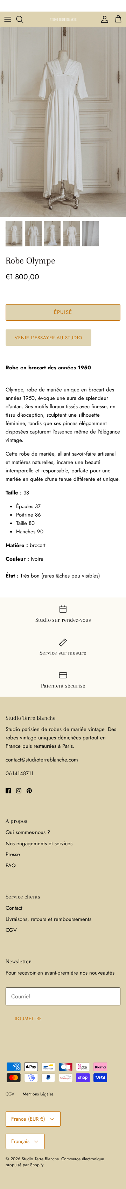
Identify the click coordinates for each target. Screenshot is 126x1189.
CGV (11, 930)
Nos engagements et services (39, 843)
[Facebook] (8, 790)
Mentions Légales (38, 1094)
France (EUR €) (28, 1119)
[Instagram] (18, 790)
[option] (63, 122)
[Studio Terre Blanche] (63, 19)
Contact (14, 908)
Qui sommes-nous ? (28, 832)
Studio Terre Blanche (40, 1159)
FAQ (11, 865)
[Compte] (103, 19)
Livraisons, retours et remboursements (48, 919)
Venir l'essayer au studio (48, 337)
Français (20, 1141)
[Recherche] (23, 19)
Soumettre (28, 1018)
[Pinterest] (29, 790)
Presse (13, 854)
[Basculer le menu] (7, 19)
